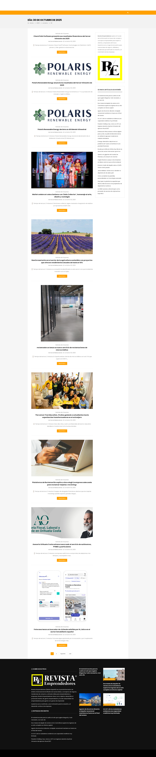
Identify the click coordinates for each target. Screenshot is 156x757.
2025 (38, 23)
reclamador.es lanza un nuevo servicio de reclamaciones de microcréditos (62, 348)
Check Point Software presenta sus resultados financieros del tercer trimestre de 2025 (62, 37)
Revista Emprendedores (104, 36)
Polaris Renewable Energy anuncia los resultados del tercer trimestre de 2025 (62, 84)
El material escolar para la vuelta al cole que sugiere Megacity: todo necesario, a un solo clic (109, 98)
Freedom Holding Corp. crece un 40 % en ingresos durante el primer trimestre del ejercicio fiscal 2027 (109, 126)
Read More (62, 52)
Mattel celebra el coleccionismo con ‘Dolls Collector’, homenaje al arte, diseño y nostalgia (62, 195)
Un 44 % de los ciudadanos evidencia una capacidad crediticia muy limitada (112, 711)
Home (31, 23)
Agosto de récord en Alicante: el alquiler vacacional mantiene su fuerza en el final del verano (109, 113)
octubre (45, 23)
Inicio (31, 12)
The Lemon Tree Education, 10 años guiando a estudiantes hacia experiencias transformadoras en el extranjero (62, 416)
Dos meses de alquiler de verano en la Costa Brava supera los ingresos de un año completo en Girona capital (110, 105)
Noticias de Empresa (62, 33)
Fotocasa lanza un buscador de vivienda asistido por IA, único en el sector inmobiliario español (62, 630)
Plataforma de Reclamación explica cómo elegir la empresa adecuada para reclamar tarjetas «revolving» (62, 483)
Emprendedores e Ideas (70, 12)
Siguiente (62, 653)
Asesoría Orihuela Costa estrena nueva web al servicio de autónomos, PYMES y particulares (62, 545)
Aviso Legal (78, 754)
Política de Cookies (100, 754)
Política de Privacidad (88, 754)
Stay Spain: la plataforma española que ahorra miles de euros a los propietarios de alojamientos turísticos (110, 184)
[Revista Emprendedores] (44, 5)
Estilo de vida (41, 12)
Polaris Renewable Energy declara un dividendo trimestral (62, 129)
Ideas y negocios (54, 12)
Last (70, 653)
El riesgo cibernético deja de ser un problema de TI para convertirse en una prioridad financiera (109, 144)
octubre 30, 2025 (70, 41)
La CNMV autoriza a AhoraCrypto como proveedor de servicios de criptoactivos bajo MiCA (109, 191)
